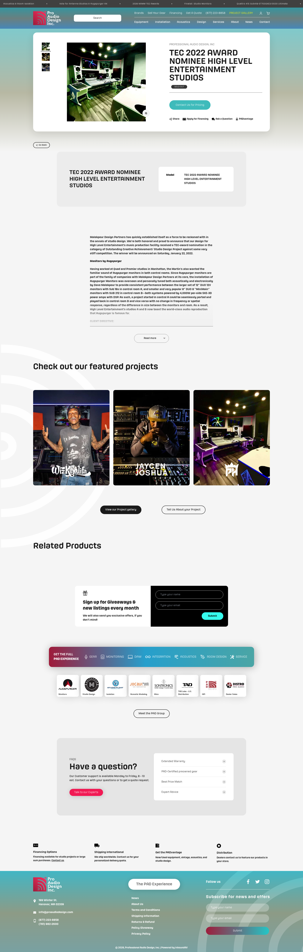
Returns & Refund (142, 922)
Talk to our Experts (86, 792)
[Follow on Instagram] (267, 882)
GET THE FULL (66, 657)
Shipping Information (145, 916)
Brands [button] (139, 13)
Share (176, 119)
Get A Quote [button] (194, 13)
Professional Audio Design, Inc (191, 44)
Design (201, 22)
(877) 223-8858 (49, 920)
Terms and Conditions (145, 910)
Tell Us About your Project (183, 509)
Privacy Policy (140, 934)
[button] (71, 437)
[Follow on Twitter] (257, 882)
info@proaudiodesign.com (56, 912)
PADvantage (246, 119)
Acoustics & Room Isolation (264, 4)
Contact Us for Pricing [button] (190, 105)
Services (218, 22)
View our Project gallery (120, 509)
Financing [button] (175, 13)
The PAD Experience (154, 884)
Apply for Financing (197, 119)
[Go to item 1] (46, 47)
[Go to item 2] (46, 57)
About (235, 22)
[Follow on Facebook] (248, 882)
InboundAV (181, 948)
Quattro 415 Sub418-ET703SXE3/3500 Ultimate (198, 4)
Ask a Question (224, 119)
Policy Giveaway (142, 928)
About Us (137, 904)
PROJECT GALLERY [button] (241, 13)
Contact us (57, 860)
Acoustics (183, 22)
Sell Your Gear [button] (157, 13)
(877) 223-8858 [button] (215, 13)
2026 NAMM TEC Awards (82, 4)
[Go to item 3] (46, 67)
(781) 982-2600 (48, 924)
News (249, 22)
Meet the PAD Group (152, 713)
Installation (162, 22)
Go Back (43, 145)
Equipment (141, 22)
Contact (264, 22)
